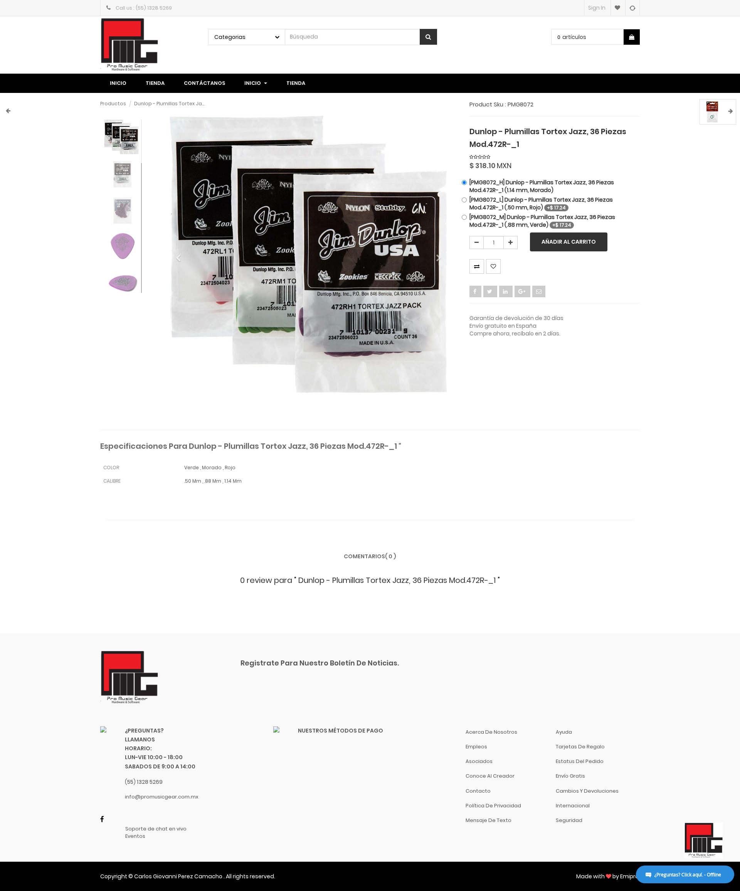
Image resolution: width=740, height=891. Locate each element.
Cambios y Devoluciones (587, 791)
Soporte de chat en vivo (156, 828)
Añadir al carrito (569, 242)
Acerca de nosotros (491, 732)
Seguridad (569, 820)
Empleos (476, 746)
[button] (181, 254)
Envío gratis (570, 776)
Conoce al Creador (490, 776)
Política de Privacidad (493, 805)
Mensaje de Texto (488, 820)
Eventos (135, 836)
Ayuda (564, 732)
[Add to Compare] (632, 7)
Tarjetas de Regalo (580, 746)
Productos (113, 103)
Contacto (478, 791)
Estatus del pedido (580, 761)
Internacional (573, 805)
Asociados (479, 761)
